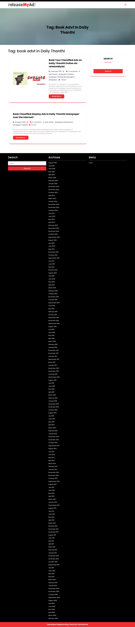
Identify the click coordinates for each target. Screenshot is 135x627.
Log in (91, 163)
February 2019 (52, 312)
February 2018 (52, 344)
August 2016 (52, 380)
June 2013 (51, 490)
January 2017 (52, 365)
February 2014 (53, 466)
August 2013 (52, 484)
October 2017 (52, 356)
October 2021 (52, 255)
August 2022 (52, 240)
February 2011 (52, 550)
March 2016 (52, 395)
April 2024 (51, 195)
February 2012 (52, 526)
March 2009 (52, 615)
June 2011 (51, 538)
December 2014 (53, 437)
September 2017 (54, 359)
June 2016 (51, 386)
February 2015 (53, 431)
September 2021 (53, 258)
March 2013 (52, 499)
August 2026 (52, 163)
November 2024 (53, 189)
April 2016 (51, 392)
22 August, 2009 (20, 122)
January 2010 (52, 586)
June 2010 (51, 571)
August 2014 (52, 449)
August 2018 (52, 326)
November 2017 (53, 353)
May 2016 (51, 389)
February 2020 (53, 291)
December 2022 (53, 228)
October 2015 (52, 410)
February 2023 (53, 225)
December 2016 (53, 368)
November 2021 (53, 252)
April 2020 (51, 285)
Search (108, 58)
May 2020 (51, 282)
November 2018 (53, 321)
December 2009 (53, 589)
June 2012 (51, 514)
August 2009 (52, 600)
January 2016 (52, 401)
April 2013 (51, 496)
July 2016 (51, 383)
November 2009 (53, 591)
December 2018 (53, 317)
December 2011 (53, 529)
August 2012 (52, 508)
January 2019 (52, 315)
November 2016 (53, 371)
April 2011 (51, 544)
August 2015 (52, 413)
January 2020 (52, 294)
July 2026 (51, 166)
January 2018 (52, 347)
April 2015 (51, 425)
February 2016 (52, 398)
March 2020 (52, 288)
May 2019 (51, 309)
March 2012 (52, 523)
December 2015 (53, 404)
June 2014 (51, 454)
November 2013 (53, 475)
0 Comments (73, 71)
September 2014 (54, 446)
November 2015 (53, 407)
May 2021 (51, 267)
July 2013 (51, 487)
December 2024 (53, 186)
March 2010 (52, 580)
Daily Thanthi (53, 74)
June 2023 (51, 216)
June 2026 (51, 169)
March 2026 (52, 178)
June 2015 (51, 419)
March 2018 (52, 341)
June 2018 (51, 332)
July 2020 (51, 276)
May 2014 (51, 457)
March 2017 (52, 362)
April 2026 (51, 175)
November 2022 (53, 231)
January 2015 (52, 434)
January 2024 (52, 201)
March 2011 (51, 547)
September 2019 (54, 303)
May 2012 (51, 517)
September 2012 (53, 505)
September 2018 (54, 323)
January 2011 (52, 553)
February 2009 (53, 618)
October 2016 (52, 374)
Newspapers (53, 80)
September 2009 (54, 597)
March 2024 (52, 198)
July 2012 (51, 511)
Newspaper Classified (66, 74)
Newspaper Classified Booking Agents (62, 77)
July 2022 (51, 243)
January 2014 (52, 469)
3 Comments (37, 122)
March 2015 (52, 428)
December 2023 (53, 204)
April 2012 (51, 520)
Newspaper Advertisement (64, 122)
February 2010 (52, 583)
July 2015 (51, 416)
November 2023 (53, 207)
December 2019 (53, 297)
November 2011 (53, 532)
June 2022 (51, 246)
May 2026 (51, 172)
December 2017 (53, 350)
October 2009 (53, 594)
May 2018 (51, 335)
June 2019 (51, 306)
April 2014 (51, 460)
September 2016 (54, 377)
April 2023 (51, 222)
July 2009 (51, 603)
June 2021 (51, 264)
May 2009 (51, 609)
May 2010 (51, 574)
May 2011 (51, 541)
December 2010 (53, 556)
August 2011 (52, 535)
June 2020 (51, 279)
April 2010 (51, 577)
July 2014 (51, 452)
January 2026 (52, 184)
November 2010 (53, 559)
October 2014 (52, 443)
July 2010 (51, 568)
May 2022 (51, 249)
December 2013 (53, 472)
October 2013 (52, 478)
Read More (56, 96)
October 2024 (53, 192)
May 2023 (51, 219)
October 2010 (52, 562)
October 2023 (53, 210)
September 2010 (54, 565)
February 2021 (52, 270)
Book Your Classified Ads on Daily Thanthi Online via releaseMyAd (65, 63)
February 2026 (53, 181)
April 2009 (51, 612)
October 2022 (53, 234)
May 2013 (51, 493)
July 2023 (51, 213)
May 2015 (51, 422)
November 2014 (53, 440)
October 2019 (52, 300)
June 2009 (51, 606)
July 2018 (51, 329)
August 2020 (52, 273)
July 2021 (51, 261)
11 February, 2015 (56, 71)
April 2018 (51, 338)
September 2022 (54, 237)
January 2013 (52, 502)
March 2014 (52, 463)
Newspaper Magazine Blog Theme (61, 624)
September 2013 (54, 481)
